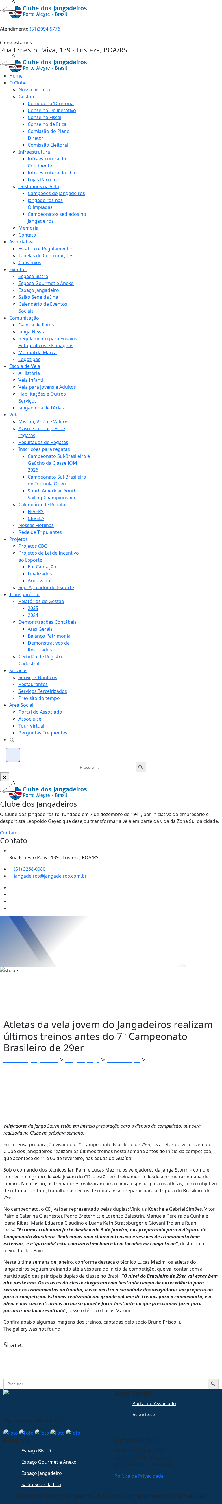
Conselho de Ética (47, 124)
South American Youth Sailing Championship (52, 494)
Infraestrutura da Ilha (51, 172)
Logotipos (29, 359)
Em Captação (42, 567)
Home (16, 76)
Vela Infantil (31, 380)
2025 (33, 608)
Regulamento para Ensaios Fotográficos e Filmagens (47, 342)
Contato (27, 235)
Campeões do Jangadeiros (56, 193)
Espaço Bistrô (33, 276)
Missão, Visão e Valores (44, 421)
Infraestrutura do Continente (47, 162)
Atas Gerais (40, 629)
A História (29, 373)
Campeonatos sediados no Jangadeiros (57, 217)
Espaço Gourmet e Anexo (46, 283)
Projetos (18, 539)
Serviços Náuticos (37, 677)
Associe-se (29, 719)
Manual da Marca (37, 352)
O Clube (18, 83)
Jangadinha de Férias (41, 408)
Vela (13, 414)
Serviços (18, 670)
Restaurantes (33, 684)
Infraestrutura (34, 152)
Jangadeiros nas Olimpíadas (45, 203)
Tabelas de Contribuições (45, 255)
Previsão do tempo (39, 698)
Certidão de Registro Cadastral (41, 660)
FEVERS (36, 511)
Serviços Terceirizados (42, 691)
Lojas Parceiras (44, 179)
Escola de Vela (24, 366)
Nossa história (34, 89)
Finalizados (40, 573)
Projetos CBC (32, 546)
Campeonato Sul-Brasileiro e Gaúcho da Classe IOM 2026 (59, 463)
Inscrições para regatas (44, 449)
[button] (12, 739)
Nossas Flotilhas (36, 525)
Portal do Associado (40, 712)
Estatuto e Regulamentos (46, 248)
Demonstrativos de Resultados (49, 646)
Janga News (31, 331)
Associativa (21, 242)
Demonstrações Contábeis (47, 622)
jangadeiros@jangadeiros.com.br (50, 876)
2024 (33, 615)
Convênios (29, 262)
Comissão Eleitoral (48, 145)
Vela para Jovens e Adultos (47, 387)
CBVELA (36, 518)
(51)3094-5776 (45, 29)
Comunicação (24, 318)
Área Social (21, 705)
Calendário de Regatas (43, 504)
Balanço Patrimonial (50, 636)
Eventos (18, 269)
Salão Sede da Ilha (38, 297)
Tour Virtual (31, 726)
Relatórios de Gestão (41, 601)
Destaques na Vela (38, 186)
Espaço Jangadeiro (38, 290)
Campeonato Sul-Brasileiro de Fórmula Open (57, 480)
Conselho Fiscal (44, 117)
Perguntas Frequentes (42, 733)
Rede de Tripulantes (40, 532)
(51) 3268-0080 (29, 869)
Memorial (29, 228)
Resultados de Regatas (43, 442)
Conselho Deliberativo (52, 110)
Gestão (26, 96)
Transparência (24, 594)
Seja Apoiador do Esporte (46, 587)
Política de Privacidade (139, 1476)
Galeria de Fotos (36, 325)
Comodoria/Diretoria (51, 103)
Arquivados (40, 580)
